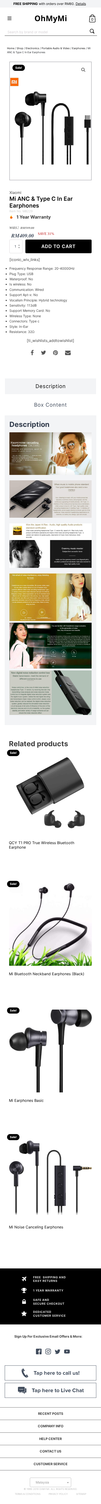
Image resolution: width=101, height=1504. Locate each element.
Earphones (78, 48)
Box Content (50, 405)
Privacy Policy (58, 1493)
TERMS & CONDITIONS (27, 1493)
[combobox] (46, 32)
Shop (20, 48)
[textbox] (50, 1482)
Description (50, 386)
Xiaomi (15, 192)
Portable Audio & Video (56, 48)
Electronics (32, 48)
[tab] (50, 386)
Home (10, 48)
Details (81, 4)
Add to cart (58, 246)
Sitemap (81, 1493)
